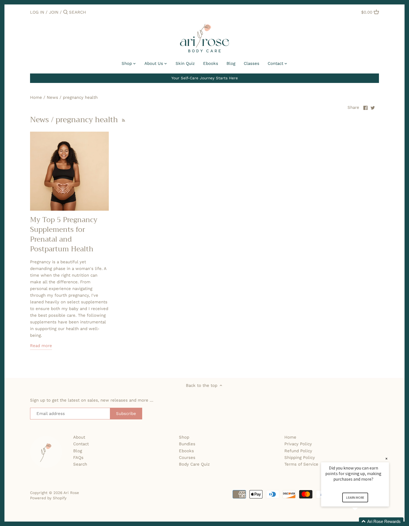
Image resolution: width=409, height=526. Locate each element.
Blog (77, 450)
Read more (41, 345)
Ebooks (186, 450)
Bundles (187, 443)
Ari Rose (71, 492)
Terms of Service (301, 464)
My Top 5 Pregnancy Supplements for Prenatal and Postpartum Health (63, 234)
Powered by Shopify (48, 498)
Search (80, 464)
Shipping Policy (299, 457)
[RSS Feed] (123, 119)
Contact (81, 443)
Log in (37, 12)
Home (290, 437)
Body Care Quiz (194, 464)
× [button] (386, 458)
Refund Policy (298, 450)
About (79, 437)
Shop (184, 437)
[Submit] (65, 12)
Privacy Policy (298, 443)
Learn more (355, 497)
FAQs (78, 457)
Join (53, 12)
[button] (361, 521)
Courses (187, 457)
